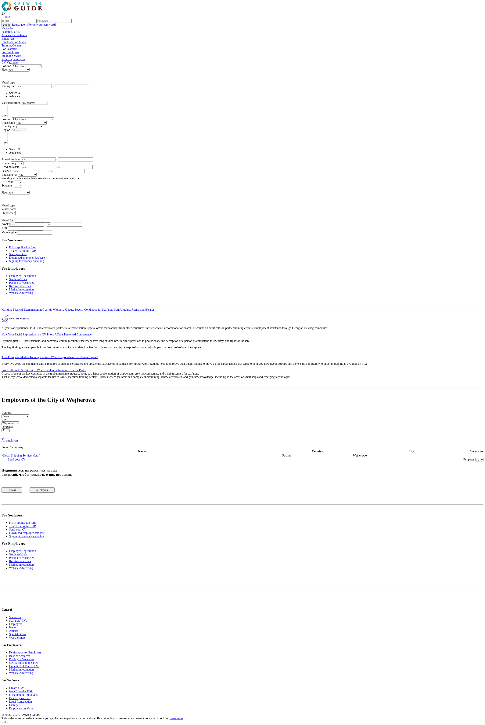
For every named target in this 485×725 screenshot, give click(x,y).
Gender (6, 163)
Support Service (11, 55)
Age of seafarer (11, 159)
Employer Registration (22, 275)
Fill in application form (22, 247)
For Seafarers (9, 48)
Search (13, 92)
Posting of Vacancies (21, 282)
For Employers (10, 52)
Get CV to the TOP (21, 691)
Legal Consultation (20, 701)
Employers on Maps (14, 42)
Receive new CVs (20, 286)
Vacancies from (11, 102)
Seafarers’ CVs (11, 31)
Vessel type (8, 82)
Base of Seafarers (19, 655)
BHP (4, 228)
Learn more (176, 718)
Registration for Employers (25, 652)
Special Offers (17, 634)
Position (6, 66)
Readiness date (10, 166)
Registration (19, 24)
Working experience (50, 178)
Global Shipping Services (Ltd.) (21, 455)
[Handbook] (5, 602)
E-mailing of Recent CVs (24, 666)
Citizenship (8, 122)
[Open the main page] (22, 10)
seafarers (7, 59)
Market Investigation (21, 289)
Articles (13, 630)
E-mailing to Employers (23, 694)
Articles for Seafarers (14, 35)
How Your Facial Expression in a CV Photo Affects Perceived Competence (47, 334)
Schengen (7, 185)
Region (6, 129)
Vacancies (7, 28)
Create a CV (16, 688)
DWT (5, 224)
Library (13, 705)
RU (4, 17)
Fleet (4, 69)
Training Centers (11, 45)
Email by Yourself (20, 698)
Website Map (17, 637)
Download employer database (27, 257)
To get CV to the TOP (22, 250)
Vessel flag (8, 220)
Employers (8, 38)
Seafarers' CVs (18, 279)
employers (19, 59)
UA (8, 17)
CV (4, 62)
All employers (10, 440)
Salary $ (6, 170)
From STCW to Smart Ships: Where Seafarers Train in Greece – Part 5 (44, 370)
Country (6, 126)
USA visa (7, 181)
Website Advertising (21, 292)
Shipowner (8, 213)
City (4, 115)
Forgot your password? (42, 24)
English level (9, 174)
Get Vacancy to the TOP (23, 662)
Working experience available (19, 178)
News (12, 627)
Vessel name (9, 209)
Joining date (9, 86)
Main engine (9, 232)
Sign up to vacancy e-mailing (26, 261)
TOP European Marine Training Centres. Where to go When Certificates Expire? (50, 357)
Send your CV (18, 254)
